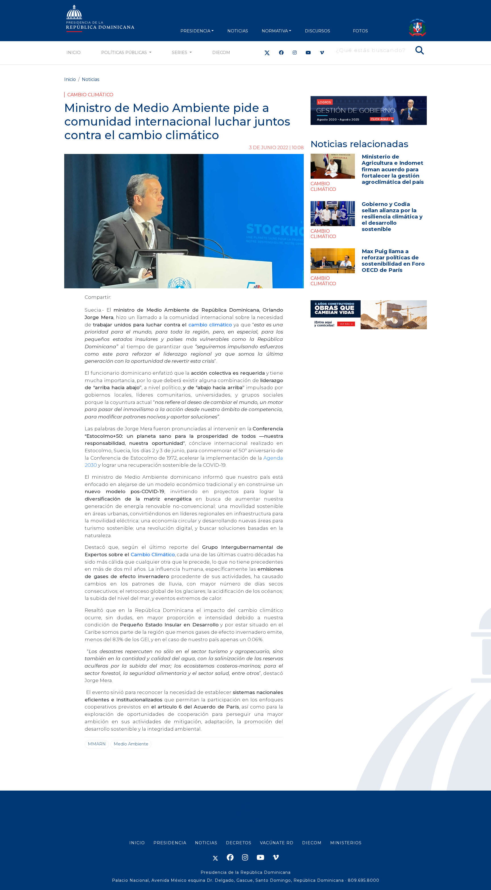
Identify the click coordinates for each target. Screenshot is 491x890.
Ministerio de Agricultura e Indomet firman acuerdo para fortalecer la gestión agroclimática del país (393, 169)
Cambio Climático (90, 94)
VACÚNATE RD (277, 842)
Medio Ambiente (131, 744)
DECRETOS (238, 842)
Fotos (360, 31)
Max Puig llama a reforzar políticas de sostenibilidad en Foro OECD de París (393, 260)
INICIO (137, 842)
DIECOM (221, 52)
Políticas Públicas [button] (124, 52)
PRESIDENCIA (195, 31)
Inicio (73, 52)
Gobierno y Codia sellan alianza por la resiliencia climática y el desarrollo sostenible (392, 216)
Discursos (317, 31)
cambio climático (210, 325)
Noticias (90, 79)
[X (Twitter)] (267, 52)
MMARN (97, 744)
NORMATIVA (275, 31)
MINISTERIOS (346, 842)
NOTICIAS (237, 31)
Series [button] (180, 52)
